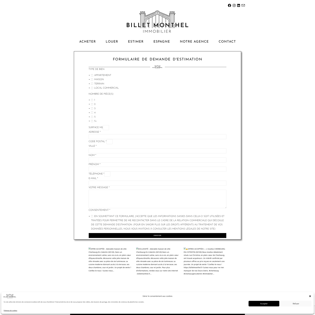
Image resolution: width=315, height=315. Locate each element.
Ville (92, 146)
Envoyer (157, 235)
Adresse (95, 132)
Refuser (296, 303)
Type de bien (96, 69)
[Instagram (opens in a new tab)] (234, 5)
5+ (95, 121)
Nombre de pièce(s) (101, 94)
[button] (310, 296)
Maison (99, 79)
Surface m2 (96, 127)
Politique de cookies (10, 310)
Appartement (102, 75)
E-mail (93, 178)
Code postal (97, 141)
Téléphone (96, 174)
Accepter (264, 303)
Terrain (99, 84)
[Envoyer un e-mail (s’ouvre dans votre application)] (243, 5)
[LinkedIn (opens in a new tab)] (238, 5)
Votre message (99, 187)
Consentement (99, 210)
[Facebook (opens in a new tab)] (229, 5)
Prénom (94, 164)
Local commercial (106, 88)
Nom (92, 155)
